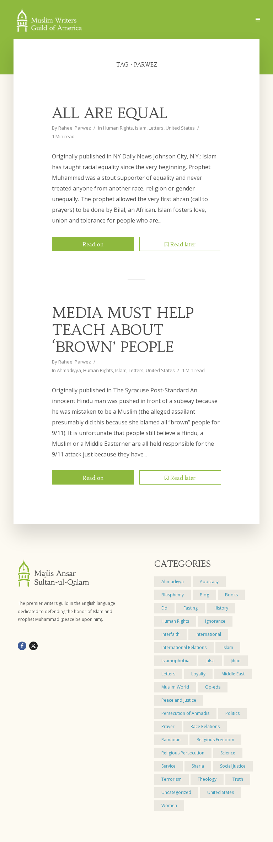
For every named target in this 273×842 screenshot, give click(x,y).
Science (227, 753)
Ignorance (215, 621)
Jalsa (210, 661)
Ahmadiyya (69, 370)
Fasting (190, 608)
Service (168, 766)
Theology (207, 779)
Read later (183, 244)
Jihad (236, 661)
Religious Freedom (215, 740)
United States (180, 128)
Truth (237, 779)
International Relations (184, 647)
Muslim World (175, 687)
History (221, 608)
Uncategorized (176, 792)
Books (231, 595)
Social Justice (233, 766)
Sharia (198, 766)
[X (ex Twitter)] (33, 646)
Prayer (168, 726)
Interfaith (170, 634)
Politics (232, 713)
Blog (204, 595)
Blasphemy (172, 595)
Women (169, 805)
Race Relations (205, 726)
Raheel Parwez (74, 128)
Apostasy (209, 582)
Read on (92, 244)
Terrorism (171, 779)
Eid (164, 608)
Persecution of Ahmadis (185, 713)
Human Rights (118, 128)
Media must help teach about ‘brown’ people (123, 330)
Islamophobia (175, 661)
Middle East (233, 674)
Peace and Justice (178, 700)
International (208, 634)
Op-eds (212, 687)
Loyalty (198, 674)
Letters (156, 128)
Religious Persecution (182, 753)
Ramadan (171, 740)
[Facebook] (22, 646)
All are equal (110, 113)
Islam (140, 128)
